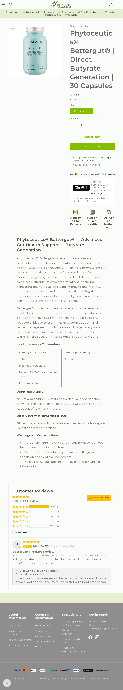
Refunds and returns (19, 640)
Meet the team (43, 626)
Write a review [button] (98, 497)
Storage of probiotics (20, 645)
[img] (31, 542)
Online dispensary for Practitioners (72, 623)
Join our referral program (71, 632)
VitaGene (27, 679)
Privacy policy (59, 679)
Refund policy (43, 636)
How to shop (15, 626)
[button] (10, 4)
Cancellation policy (98, 679)
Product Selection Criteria (72, 641)
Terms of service (78, 679)
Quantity (74, 118)
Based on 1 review (25, 500)
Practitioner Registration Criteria (73, 650)
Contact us (41, 631)
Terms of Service (44, 641)
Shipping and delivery (15, 633)
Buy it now (92, 146)
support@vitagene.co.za (103, 628)
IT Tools (39, 646)
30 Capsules (81, 111)
